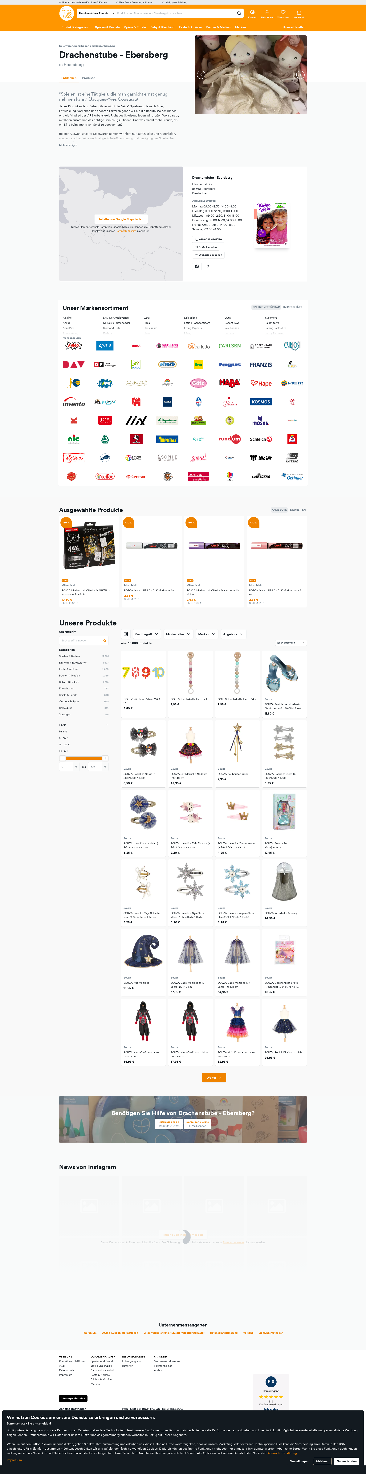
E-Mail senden (208, 247)
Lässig (187, 333)
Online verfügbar (266, 307)
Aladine (67, 317)
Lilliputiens (190, 317)
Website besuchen (210, 255)
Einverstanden (346, 1461)
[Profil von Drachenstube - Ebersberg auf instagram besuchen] (207, 266)
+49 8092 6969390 (210, 239)
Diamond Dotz (111, 328)
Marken (95, 1384)
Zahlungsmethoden (271, 1332)
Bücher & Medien (101, 1379)
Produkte (88, 78)
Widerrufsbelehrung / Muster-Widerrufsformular (174, 1332)
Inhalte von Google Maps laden (121, 219)
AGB (62, 1365)
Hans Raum (150, 328)
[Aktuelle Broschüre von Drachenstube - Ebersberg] (272, 224)
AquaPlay (68, 328)
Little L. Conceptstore (197, 323)
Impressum (14, 1460)
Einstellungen (299, 1461)
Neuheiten (298, 509)
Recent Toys (232, 323)
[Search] (105, 640)
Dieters (107, 333)
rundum (229, 333)
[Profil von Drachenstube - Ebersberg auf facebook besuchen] (197, 266)
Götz (147, 317)
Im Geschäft (292, 307)
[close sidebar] (126, 634)
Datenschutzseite (126, 231)
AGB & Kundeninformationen (120, 1332)
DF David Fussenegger (116, 323)
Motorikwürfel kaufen (167, 1361)
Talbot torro (272, 323)
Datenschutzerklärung (282, 1453)
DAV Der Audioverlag (116, 317)
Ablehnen (322, 1461)
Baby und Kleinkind (102, 1370)
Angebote (279, 509)
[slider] (62, 758)
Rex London (232, 328)
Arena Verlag (70, 333)
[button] (201, 75)
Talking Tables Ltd (275, 328)
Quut (228, 317)
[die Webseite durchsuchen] (239, 13)
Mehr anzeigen (68, 145)
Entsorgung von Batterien (131, 1363)
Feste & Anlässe (100, 1375)
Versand (248, 1332)
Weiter (211, 1077)
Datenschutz (66, 1370)
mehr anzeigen (72, 338)
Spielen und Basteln (102, 1361)
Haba (147, 323)
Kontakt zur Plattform (72, 1361)
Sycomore (271, 317)
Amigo (67, 323)
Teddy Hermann (274, 333)
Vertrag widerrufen (73, 1398)
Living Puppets (193, 328)
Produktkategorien (75, 27)
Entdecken (68, 78)
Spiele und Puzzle (101, 1365)
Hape (147, 333)
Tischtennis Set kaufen (163, 1368)
